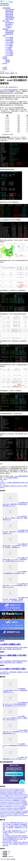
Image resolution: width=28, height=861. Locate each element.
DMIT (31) (16, 793)
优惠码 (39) (17, 790)
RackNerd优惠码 (9, 39)
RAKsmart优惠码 (9, 37)
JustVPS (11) (4, 809)
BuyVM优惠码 (8, 47)
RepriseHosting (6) (10, 815)
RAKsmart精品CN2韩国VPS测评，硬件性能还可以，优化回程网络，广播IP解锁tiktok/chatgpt (15, 532)
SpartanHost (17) (5, 802)
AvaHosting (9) (12, 811)
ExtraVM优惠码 (9, 45)
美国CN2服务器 (9, 12)
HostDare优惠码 (9, 52)
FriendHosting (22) (20, 795)
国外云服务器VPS (9, 22)
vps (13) (5, 806)
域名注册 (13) (10, 806)
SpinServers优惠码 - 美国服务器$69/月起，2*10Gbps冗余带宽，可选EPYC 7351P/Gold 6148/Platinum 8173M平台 (15, 832)
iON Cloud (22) (5, 797)
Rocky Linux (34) (19, 791)
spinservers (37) (5, 791)
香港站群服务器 (9, 32)
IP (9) (8, 812)
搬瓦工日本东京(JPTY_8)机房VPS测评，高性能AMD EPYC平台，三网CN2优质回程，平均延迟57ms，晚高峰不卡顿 (15, 844)
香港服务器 (5, 29)
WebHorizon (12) (11, 808)
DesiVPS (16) (19, 802)
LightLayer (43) (5, 790)
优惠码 (4, 35)
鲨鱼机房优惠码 (9, 40)
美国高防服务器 (9, 14)
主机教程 (5, 58)
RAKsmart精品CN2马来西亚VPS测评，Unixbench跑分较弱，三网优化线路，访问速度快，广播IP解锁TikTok (15, 545)
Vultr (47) (19, 789)
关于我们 (5, 67)
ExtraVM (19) (13, 798)
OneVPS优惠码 (9, 50)
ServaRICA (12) (16, 806)
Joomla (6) (21, 815)
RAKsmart (2, 89)
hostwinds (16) (5, 803)
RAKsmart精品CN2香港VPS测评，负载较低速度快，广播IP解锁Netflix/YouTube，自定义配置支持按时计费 (15, 599)
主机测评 (12, 73)
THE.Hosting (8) (13, 812)
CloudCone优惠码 (9, 42)
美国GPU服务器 (9, 19)
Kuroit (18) (18, 798)
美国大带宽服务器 (9, 9)
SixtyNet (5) (4, 816)
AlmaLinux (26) (17, 794)
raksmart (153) (8, 789)
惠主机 (11, 2)
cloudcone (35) (12, 791)
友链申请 (5, 69)
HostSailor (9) (4, 812)
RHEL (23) (13, 795)
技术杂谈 (5, 63)
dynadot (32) (11, 793)
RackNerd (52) (14, 789)
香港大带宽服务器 (9, 30)
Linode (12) (17, 808)
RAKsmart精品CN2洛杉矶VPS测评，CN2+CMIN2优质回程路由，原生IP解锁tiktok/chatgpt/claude (15, 585)
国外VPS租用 (6, 21)
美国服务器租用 (6, 8)
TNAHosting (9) (5, 811)
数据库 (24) (8, 795)
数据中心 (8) (20, 812)
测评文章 (5, 57)
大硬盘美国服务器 (9, 17)
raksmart (5, 479)
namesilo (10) (17, 809)
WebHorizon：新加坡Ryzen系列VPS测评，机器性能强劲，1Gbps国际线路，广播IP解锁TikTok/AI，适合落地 (15, 827)
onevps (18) (4, 800)
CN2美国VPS (8, 27)
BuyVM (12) (4, 808)
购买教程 (7, 61)
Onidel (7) (3, 815)
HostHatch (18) (10, 800)
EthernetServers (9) (20, 811)
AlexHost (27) (11, 794)
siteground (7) (10, 813)
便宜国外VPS (8, 26)
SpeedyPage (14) (5, 804)
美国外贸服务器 (9, 16)
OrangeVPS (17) (12, 802)
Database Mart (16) (12, 803)
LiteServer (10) (10, 809)
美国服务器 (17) (17, 800)
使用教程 (7, 60)
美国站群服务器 (9, 11)
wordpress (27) (5, 794)
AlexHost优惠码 (9, 55)
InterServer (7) (4, 813)
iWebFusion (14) (19, 804)
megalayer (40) (12, 790)
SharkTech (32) (5, 793)
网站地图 (13, 859)
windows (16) (19, 803)
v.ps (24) (4, 795)
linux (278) (2, 789)
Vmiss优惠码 (8, 48)
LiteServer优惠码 (9, 53)
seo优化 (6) (16, 815)
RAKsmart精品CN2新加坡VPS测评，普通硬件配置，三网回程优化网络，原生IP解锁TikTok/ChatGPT (15, 504)
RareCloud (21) (12, 797)
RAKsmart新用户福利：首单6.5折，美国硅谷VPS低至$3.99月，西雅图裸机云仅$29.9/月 (15, 518)
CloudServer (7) (16, 813)
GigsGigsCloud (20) (19, 797)
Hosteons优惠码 (9, 43)
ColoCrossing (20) (6, 798)
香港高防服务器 (9, 34)
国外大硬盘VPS (9, 24)
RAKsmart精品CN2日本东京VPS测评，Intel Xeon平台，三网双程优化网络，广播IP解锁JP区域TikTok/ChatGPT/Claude (15, 559)
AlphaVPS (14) (12, 804)
